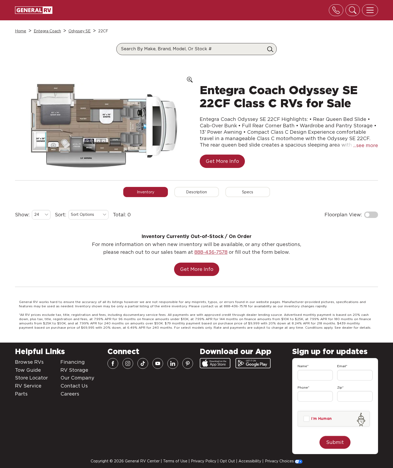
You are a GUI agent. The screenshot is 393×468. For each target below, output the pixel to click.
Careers (69, 394)
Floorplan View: (343, 214)
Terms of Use (175, 461)
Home (20, 31)
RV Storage (74, 370)
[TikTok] (142, 363)
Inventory (145, 192)
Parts (21, 394)
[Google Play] (253, 363)
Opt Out (227, 461)
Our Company (77, 378)
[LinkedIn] (172, 363)
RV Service (28, 386)
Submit (335, 442)
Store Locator (31, 378)
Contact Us (74, 386)
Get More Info (222, 161)
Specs (247, 192)
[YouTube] (157, 363)
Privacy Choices (280, 461)
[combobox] (41, 214)
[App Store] (215, 363)
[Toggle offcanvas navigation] (370, 10)
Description (196, 192)
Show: (22, 214)
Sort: (60, 214)
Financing (72, 362)
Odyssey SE (79, 31)
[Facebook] (112, 363)
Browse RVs (29, 362)
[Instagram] (127, 363)
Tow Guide (28, 370)
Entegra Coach (47, 31)
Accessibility (249, 461)
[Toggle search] (352, 10)
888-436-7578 (211, 252)
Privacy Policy (203, 461)
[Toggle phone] (336, 10)
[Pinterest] (187, 363)
